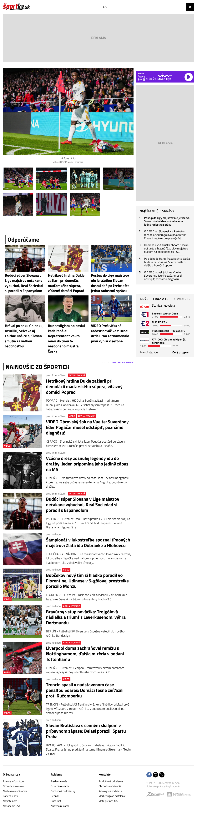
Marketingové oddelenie (112, 796)
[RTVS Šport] (144, 306)
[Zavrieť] (190, 7)
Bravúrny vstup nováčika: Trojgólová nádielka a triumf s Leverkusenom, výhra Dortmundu (86, 617)
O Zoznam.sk (11, 774)
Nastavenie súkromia (15, 791)
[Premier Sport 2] (144, 340)
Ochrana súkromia (13, 786)
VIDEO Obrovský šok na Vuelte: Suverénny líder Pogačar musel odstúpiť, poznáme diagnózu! (87, 427)
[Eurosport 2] (144, 323)
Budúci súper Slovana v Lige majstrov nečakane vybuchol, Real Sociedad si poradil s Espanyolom (82, 504)
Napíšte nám (10, 801)
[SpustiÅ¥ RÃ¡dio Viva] (165, 75)
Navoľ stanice (149, 352)
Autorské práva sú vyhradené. (163, 786)
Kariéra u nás (10, 796)
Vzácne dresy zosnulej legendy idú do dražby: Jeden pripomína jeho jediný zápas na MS (87, 463)
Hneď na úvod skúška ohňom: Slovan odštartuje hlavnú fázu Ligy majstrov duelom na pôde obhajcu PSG (166, 248)
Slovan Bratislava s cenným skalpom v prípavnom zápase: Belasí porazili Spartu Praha (86, 731)
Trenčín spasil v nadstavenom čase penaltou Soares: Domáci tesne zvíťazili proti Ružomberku (85, 690)
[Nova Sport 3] (144, 331)
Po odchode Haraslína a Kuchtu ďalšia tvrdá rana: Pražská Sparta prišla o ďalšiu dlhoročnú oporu (167, 262)
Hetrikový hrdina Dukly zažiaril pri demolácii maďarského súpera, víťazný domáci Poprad (84, 386)
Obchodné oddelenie (109, 786)
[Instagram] (155, 775)
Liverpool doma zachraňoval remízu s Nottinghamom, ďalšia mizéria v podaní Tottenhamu (85, 653)
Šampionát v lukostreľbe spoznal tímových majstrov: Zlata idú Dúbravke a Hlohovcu (88, 542)
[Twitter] (161, 775)
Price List (56, 801)
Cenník (55, 796)
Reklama (56, 774)
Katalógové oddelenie (110, 791)
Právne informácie (13, 781)
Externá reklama (60, 786)
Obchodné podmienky (63, 791)
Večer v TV (183, 299)
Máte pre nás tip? (108, 801)
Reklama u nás (59, 781)
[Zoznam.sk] (156, 795)
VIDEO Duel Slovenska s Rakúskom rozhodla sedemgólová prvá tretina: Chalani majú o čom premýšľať (165, 234)
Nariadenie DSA (11, 806)
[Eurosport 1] (144, 314)
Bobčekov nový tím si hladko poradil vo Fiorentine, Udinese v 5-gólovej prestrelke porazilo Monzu (87, 580)
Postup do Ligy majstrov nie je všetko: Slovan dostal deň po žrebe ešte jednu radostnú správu (167, 221)
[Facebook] (149, 775)
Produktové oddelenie (110, 781)
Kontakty (104, 774)
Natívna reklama (60, 806)
